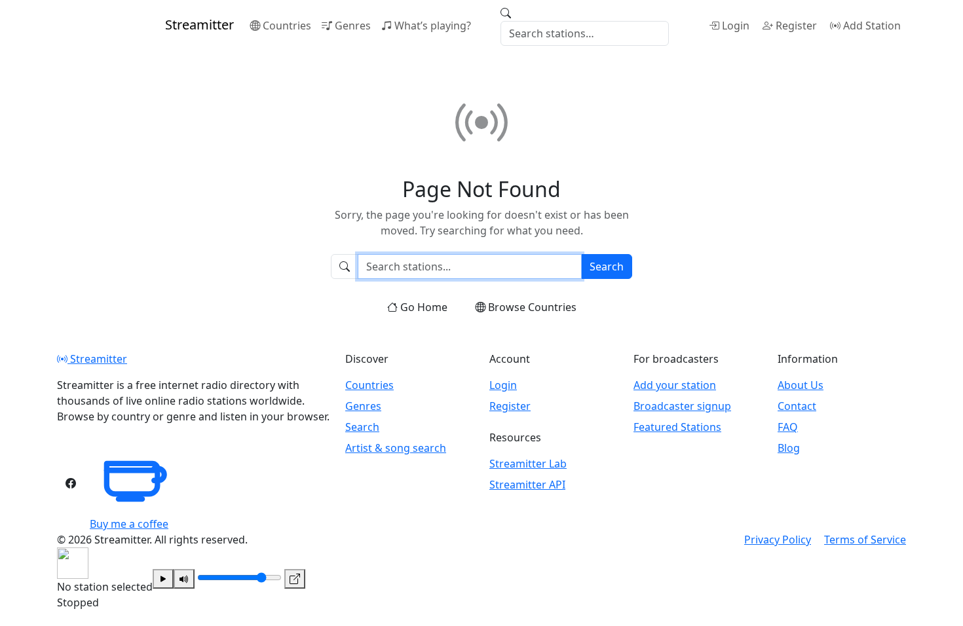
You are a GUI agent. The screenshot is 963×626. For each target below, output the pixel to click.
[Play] (163, 579)
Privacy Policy (777, 539)
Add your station (674, 385)
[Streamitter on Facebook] (71, 483)
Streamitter (97, 359)
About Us (800, 385)
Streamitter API (527, 484)
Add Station (872, 25)
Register (796, 25)
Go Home (423, 307)
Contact (797, 406)
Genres (353, 25)
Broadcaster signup (682, 406)
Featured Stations (677, 427)
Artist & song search (395, 448)
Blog (789, 448)
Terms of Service (865, 539)
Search (607, 266)
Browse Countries (532, 307)
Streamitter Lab (528, 463)
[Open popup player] (294, 579)
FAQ (788, 427)
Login (735, 25)
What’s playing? (432, 25)
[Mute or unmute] (184, 579)
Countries (287, 25)
